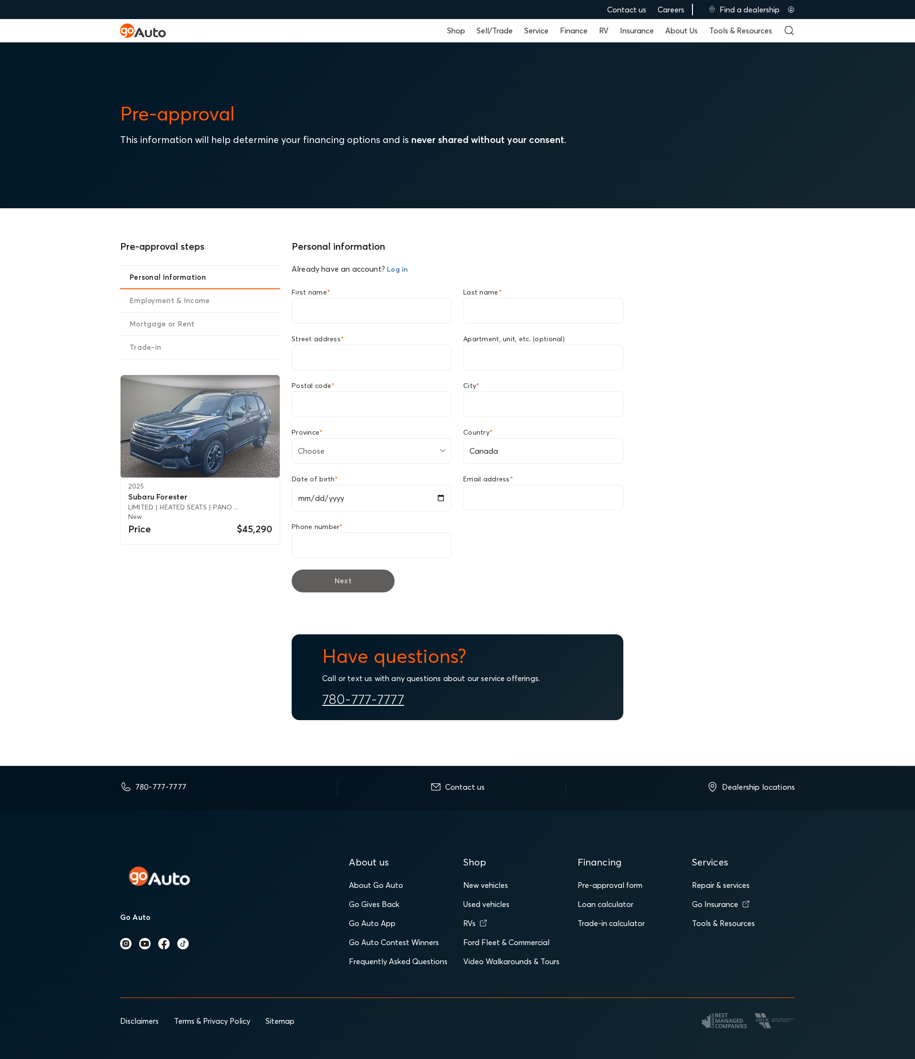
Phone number (317, 526)
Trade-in (145, 347)
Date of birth (315, 479)
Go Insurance (715, 904)
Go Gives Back (374, 904)
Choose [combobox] (311, 451)
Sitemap (280, 1021)
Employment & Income (170, 300)
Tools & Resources (740, 30)
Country (478, 432)
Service (536, 30)
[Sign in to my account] (791, 9)
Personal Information (168, 277)
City (471, 385)
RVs (469, 923)
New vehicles (485, 885)
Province (307, 432)
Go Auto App (372, 923)
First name (311, 292)
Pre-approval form (610, 885)
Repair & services (721, 885)
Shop (456, 30)
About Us (681, 30)
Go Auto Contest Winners (394, 942)
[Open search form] (789, 30)
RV (604, 30)
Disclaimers (139, 1021)
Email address (488, 479)
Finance (574, 30)
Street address (318, 339)
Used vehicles (486, 904)
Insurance (637, 30)
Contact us (626, 9)
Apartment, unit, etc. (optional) (514, 339)
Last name (482, 292)
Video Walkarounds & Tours (511, 961)
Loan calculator (605, 904)
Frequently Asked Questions (398, 961)
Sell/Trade (495, 30)
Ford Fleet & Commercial (506, 942)
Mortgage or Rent (162, 323)
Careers (671, 9)
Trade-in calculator (611, 923)
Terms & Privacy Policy (212, 1021)
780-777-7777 (363, 699)
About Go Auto (376, 885)
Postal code (313, 385)
